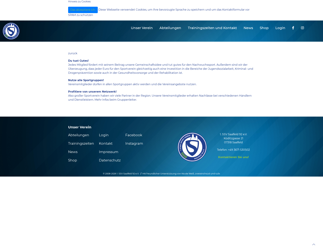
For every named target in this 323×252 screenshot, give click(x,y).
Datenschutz (110, 160)
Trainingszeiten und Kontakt (212, 28)
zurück (72, 53)
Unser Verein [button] (142, 28)
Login (280, 28)
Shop (264, 28)
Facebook (133, 135)
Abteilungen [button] (170, 28)
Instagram (134, 143)
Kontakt (106, 143)
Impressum (108, 152)
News (248, 28)
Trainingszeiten (81, 143)
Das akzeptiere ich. (83, 9)
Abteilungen (78, 135)
